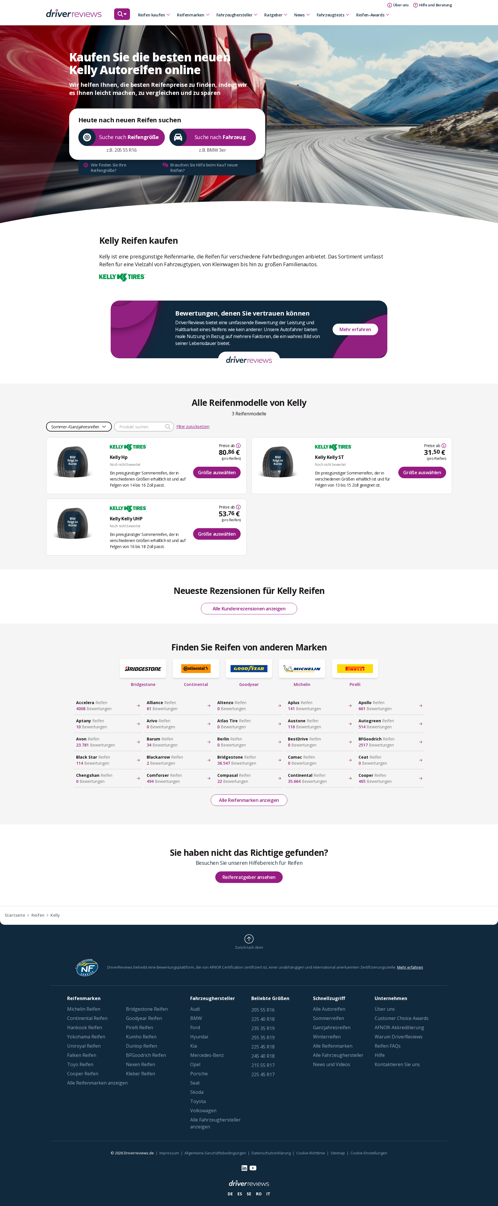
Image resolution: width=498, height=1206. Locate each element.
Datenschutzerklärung (271, 1153)
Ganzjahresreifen (331, 1027)
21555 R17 (263, 1065)
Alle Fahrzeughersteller (338, 1055)
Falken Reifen (81, 1055)
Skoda (196, 1092)
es (239, 1193)
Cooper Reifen (82, 1073)
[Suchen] (122, 16)
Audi (195, 1009)
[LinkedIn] (244, 1168)
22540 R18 (263, 1019)
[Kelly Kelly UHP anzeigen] (75, 522)
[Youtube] (253, 1168)
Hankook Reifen (84, 1027)
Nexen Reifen (140, 1064)
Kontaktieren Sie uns (397, 1064)
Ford (195, 1027)
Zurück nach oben (249, 947)
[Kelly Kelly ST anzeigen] (280, 460)
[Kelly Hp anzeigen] (75, 460)
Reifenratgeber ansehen (249, 877)
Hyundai (199, 1037)
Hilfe (380, 1055)
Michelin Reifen (83, 1009)
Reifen (37, 915)
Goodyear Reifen (144, 1018)
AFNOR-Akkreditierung (399, 1027)
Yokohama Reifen (86, 1037)
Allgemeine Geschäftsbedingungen (215, 1153)
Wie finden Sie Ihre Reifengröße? (108, 167)
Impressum (169, 1153)
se (249, 1193)
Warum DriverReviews (398, 1037)
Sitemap (338, 1153)
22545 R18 (263, 1047)
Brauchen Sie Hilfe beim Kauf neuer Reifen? (204, 167)
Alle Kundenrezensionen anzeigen (249, 608)
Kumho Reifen (141, 1037)
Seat (195, 1083)
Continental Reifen (87, 1018)
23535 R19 (263, 1028)
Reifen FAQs (388, 1046)
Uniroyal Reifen (84, 1046)
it (268, 1193)
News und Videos (331, 1064)
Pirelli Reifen (139, 1027)
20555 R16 (263, 1010)
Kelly (55, 915)
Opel (195, 1064)
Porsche (199, 1073)
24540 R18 (263, 1056)
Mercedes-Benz (207, 1055)
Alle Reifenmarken (332, 1046)
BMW (196, 1018)
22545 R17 (263, 1074)
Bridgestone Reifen (147, 1009)
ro (259, 1193)
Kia (193, 1046)
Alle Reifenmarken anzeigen (249, 800)
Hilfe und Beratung (435, 4)
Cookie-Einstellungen (368, 1153)
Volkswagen (203, 1110)
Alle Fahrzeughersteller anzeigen (215, 1123)
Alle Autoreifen (329, 1009)
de (230, 1193)
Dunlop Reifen (141, 1046)
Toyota (198, 1101)
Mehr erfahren (355, 329)
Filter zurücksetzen (192, 426)
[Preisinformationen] (238, 445)
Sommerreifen (328, 1018)
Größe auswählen (217, 472)
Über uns (385, 1009)
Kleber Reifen (140, 1073)
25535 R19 (263, 1037)
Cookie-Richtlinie (310, 1153)
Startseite (15, 915)
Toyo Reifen (80, 1064)
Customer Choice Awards (402, 1018)
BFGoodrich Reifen (146, 1055)
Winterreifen (327, 1037)
